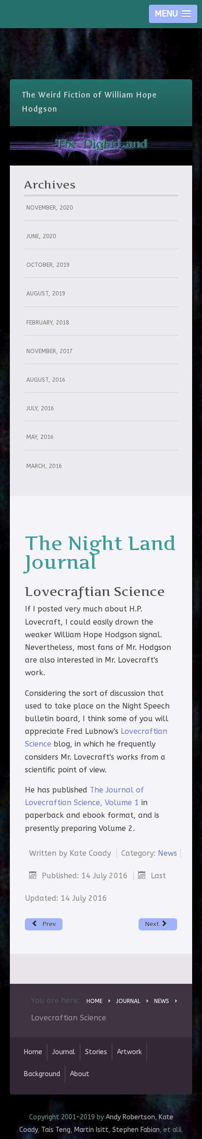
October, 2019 (48, 265)
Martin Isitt (91, 1130)
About (79, 1074)
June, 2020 (41, 236)
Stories (96, 1052)
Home (33, 1052)
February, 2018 (47, 322)
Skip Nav (101, 34)
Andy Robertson (130, 1117)
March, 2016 (44, 466)
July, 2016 (40, 408)
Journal (63, 1052)
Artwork (129, 1052)
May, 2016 (40, 437)
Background (42, 1074)
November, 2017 (49, 351)
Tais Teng (55, 1130)
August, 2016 (45, 380)
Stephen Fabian (136, 1130)
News (167, 853)
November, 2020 (49, 207)
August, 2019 (45, 293)
